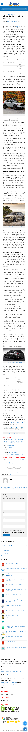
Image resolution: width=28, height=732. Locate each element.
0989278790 (5, 697)
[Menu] (2, 4)
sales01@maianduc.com (10, 675)
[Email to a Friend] (15, 468)
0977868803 (11, 445)
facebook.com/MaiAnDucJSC (16, 454)
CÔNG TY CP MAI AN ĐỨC (16, 422)
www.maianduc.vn (12, 452)
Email (4, 518)
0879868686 (5, 704)
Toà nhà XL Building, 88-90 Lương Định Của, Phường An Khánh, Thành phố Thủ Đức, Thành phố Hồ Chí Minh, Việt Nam (14, 441)
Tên (3, 512)
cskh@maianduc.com (12, 449)
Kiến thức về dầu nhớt (11, 14)
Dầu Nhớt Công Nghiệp (6, 545)
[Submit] (26, 9)
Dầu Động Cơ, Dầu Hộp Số (7, 553)
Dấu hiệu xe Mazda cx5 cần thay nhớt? (14, 362)
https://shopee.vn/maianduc (9, 682)
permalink (10, 474)
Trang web (5, 524)
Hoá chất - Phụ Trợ (5, 555)
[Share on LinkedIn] (20, 468)
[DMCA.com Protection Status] (10, 708)
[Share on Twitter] (13, 468)
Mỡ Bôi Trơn (4, 548)
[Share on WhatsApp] (8, 468)
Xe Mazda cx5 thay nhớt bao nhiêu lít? (14, 226)
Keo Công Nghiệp (5, 550)
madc (20, 21)
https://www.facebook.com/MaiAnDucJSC (12, 671)
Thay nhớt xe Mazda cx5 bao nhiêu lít (14, 115)
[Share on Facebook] (10, 468)
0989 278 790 (14, 6)
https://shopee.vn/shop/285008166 (16, 459)
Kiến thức (5, 14)
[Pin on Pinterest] (17, 468)
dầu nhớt (18, 26)
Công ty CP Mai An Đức (14, 433)
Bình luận (5, 500)
